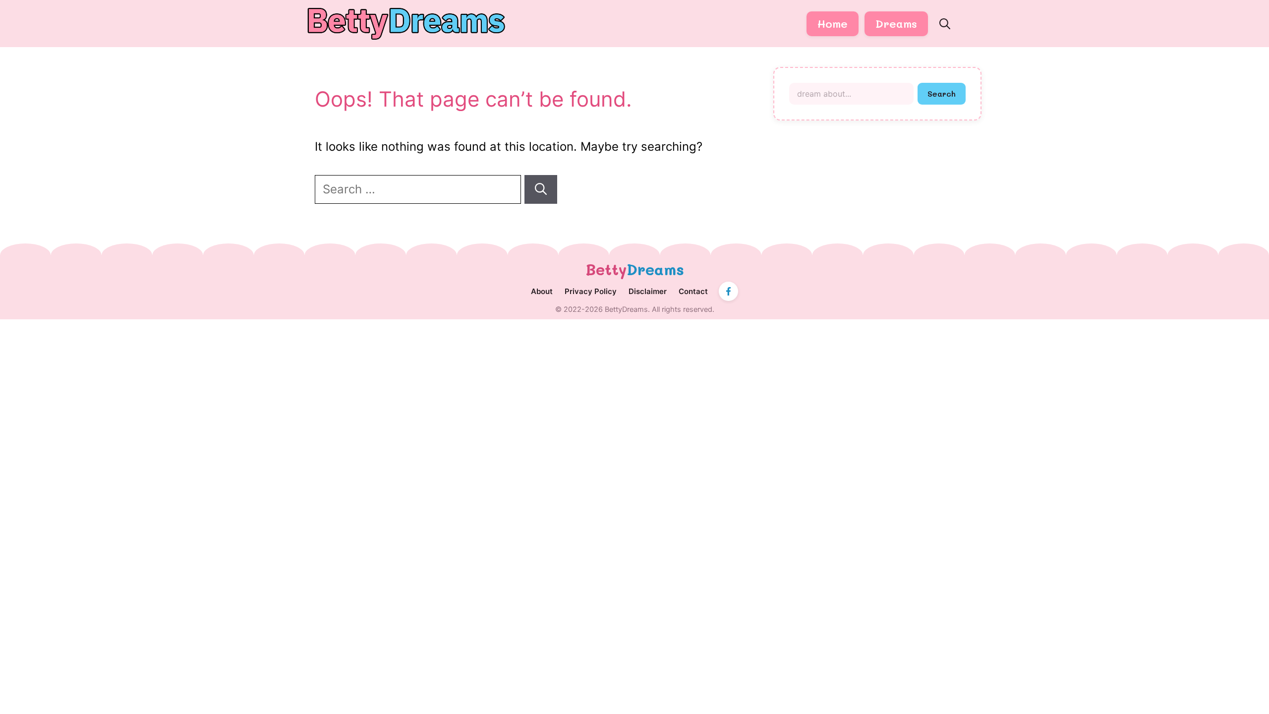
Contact (693, 291)
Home (832, 23)
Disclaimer (648, 291)
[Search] (540, 189)
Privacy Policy (591, 291)
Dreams (896, 23)
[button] (945, 24)
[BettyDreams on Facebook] (728, 291)
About (542, 291)
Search (941, 93)
